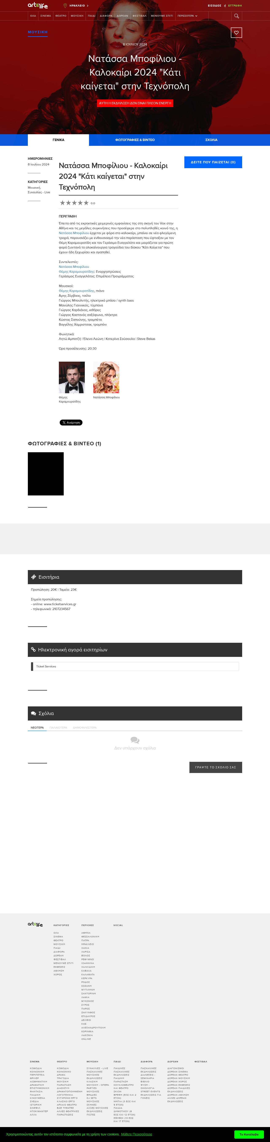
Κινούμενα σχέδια (37, 1100)
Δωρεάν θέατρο (177, 1075)
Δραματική (37, 1085)
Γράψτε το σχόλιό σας (215, 767)
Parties (92, 1088)
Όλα (33, 16)
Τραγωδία (63, 1078)
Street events (150, 1091)
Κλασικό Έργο (66, 1101)
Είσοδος (215, 5)
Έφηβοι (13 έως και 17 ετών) (124, 1120)
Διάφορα (106, 16)
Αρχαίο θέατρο (67, 1105)
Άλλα (33, 1115)
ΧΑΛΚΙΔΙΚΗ (88, 967)
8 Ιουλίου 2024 (135, 44)
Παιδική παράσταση (121, 1080)
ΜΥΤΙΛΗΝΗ (88, 990)
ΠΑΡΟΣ (85, 1009)
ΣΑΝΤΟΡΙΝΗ (88, 993)
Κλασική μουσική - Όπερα (98, 1083)
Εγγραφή (235, 5)
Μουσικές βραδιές (93, 1093)
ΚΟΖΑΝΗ (86, 986)
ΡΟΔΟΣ (85, 982)
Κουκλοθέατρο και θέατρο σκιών (124, 1088)
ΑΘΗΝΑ (85, 933)
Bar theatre (65, 1108)
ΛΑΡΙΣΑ (85, 952)
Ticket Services (46, 666)
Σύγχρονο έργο (67, 1098)
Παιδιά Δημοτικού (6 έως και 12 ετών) (124, 1111)
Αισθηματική (38, 1081)
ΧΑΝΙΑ (85, 948)
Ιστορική (36, 1105)
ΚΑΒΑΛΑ (86, 971)
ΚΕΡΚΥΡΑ (86, 978)
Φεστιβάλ (140, 16)
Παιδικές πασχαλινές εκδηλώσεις (122, 1071)
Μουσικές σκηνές (93, 1103)
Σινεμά (45, 16)
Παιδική (35, 1095)
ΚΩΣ (83, 1024)
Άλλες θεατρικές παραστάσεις (68, 1113)
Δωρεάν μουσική (178, 1078)
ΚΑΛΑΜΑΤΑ (88, 974)
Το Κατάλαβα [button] (249, 1134)
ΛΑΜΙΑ (85, 997)
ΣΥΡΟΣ (85, 1005)
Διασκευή (63, 1088)
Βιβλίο (145, 1081)
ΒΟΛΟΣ (85, 955)
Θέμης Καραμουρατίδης (76, 271)
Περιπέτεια (37, 1075)
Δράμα (61, 1075)
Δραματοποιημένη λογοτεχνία (69, 1093)
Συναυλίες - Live (39, 192)
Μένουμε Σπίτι (162, 16)
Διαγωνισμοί (175, 1068)
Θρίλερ (34, 1078)
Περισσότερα (186, 16)
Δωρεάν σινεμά (177, 1072)
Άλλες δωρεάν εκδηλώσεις (176, 1100)
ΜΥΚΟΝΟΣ (87, 1001)
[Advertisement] (241, 366)
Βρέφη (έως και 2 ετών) (125, 1096)
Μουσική (77, 16)
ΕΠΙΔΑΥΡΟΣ (88, 1016)
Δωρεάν (122, 16)
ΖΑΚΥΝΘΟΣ (88, 1012)
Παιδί (92, 16)
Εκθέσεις (59, 967)
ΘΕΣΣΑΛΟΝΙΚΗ (90, 936)
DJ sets (92, 1098)
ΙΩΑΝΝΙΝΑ (87, 963)
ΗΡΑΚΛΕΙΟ (87, 944)
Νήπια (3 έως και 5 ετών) (125, 1103)
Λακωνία (87, 1035)
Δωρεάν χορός (177, 1081)
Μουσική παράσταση (64, 1083)
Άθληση (59, 971)
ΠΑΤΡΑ (85, 940)
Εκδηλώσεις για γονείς (151, 1096)
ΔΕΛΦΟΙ (86, 1020)
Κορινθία (87, 1031)
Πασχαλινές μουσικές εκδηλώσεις (95, 1075)
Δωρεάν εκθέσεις (178, 1085)
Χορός (58, 974)
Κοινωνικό (64, 1072)
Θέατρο (60, 16)
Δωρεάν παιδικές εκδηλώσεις (178, 1090)
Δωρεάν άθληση (178, 1095)
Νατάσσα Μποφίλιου (74, 233)
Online (86, 1039)
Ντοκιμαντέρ (39, 1111)
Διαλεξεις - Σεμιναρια (148, 1076)
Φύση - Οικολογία (147, 1087)
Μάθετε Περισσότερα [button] (136, 1134)
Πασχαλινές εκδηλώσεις (149, 1070)
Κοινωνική (37, 1072)
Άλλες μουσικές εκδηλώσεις (97, 1109)
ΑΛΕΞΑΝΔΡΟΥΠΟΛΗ (93, 1028)
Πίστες (91, 1115)
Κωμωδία (36, 1068)
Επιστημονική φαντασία (39, 1090)
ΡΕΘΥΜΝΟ (87, 959)
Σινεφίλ (35, 1108)
